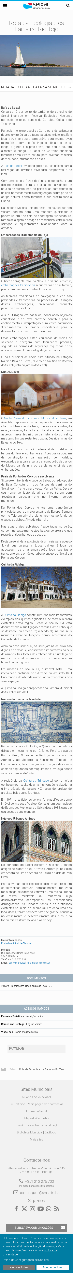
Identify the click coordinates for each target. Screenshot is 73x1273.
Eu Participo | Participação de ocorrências (36, 1104)
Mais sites (36, 1139)
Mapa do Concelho (36, 1118)
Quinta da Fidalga (15, 615)
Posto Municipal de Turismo (16, 943)
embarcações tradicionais (18, 285)
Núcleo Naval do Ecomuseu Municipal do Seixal (35, 418)
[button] (36, 87)
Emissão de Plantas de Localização (36, 1125)
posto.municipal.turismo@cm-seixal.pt (29, 962)
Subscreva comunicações (34, 1227)
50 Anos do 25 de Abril (36, 1097)
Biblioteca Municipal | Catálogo (36, 1132)
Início (3, 1069)
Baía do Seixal (13, 165)
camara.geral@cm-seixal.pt (40, 1193)
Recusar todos (19, 1267)
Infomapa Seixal (36, 1111)
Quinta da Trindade (36, 780)
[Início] (36, 8)
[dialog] (36, 1253)
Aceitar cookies (52, 1267)
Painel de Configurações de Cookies (26, 1259)
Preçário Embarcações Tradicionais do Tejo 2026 (26, 986)
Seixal (12, 1069)
